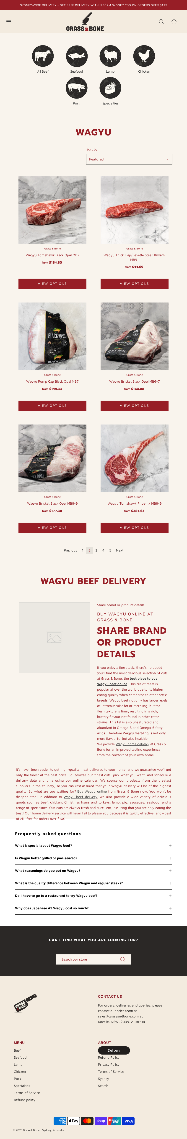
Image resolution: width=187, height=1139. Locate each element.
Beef (17, 1050)
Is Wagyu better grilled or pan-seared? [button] (46, 858)
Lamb (18, 1064)
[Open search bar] (161, 21)
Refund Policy (108, 1057)
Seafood (20, 1057)
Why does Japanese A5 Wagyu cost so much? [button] (52, 908)
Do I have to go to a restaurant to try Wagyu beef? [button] (56, 895)
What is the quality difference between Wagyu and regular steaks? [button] (69, 883)
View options (52, 284)
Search (103, 1086)
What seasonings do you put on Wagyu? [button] (47, 870)
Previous (70, 550)
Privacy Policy (108, 1064)
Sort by (91, 149)
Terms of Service (27, 1093)
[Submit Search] (123, 959)
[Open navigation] (8, 21)
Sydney (103, 1079)
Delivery (114, 1050)
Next (119, 550)
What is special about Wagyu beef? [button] (43, 845)
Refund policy (24, 1100)
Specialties (22, 1086)
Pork (17, 1079)
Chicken (20, 1071)
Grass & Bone (52, 248)
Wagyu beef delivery (80, 797)
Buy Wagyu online (92, 791)
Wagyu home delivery (132, 744)
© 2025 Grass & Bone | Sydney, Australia (38, 1130)
